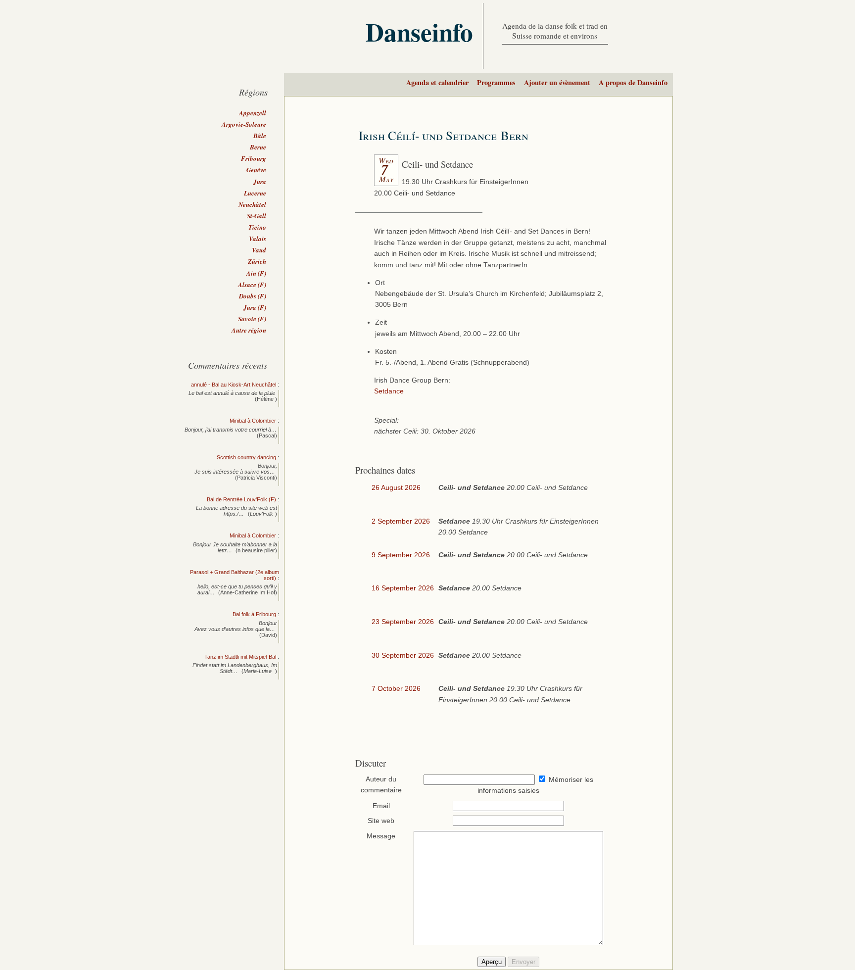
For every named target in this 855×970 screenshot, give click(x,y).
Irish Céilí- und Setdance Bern (443, 135)
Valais (257, 238)
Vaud (259, 249)
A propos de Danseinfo (633, 82)
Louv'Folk (261, 514)
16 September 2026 (403, 588)
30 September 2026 (403, 655)
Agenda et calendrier (437, 82)
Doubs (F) (252, 295)
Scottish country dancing (246, 457)
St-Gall (256, 215)
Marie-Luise (258, 671)
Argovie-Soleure (244, 124)
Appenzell (252, 112)
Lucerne (255, 193)
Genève (256, 169)
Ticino (257, 227)
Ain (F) (256, 273)
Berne (258, 147)
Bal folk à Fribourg (254, 614)
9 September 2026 (401, 555)
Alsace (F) (252, 284)
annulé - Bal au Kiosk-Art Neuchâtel (233, 385)
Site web (381, 820)
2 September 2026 (401, 521)
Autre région (249, 330)
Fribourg (253, 158)
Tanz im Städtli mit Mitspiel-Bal (240, 657)
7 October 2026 (396, 688)
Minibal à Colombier (253, 421)
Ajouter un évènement (557, 82)
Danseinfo (419, 31)
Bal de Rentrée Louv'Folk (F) (241, 499)
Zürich (257, 261)
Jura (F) (254, 307)
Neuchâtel (252, 204)
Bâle (259, 135)
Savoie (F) (252, 318)
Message (381, 836)
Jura (259, 181)
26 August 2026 (396, 487)
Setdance (389, 391)
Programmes (496, 82)
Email (381, 806)
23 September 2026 (403, 622)
